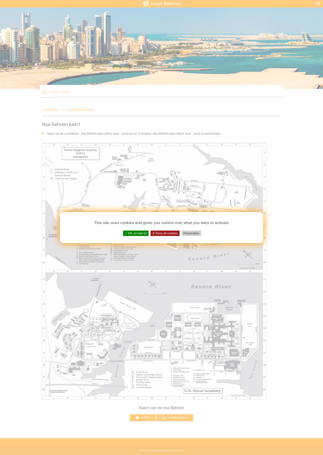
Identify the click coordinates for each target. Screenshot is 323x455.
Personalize (191, 233)
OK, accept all (137, 233)
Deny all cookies (166, 233)
